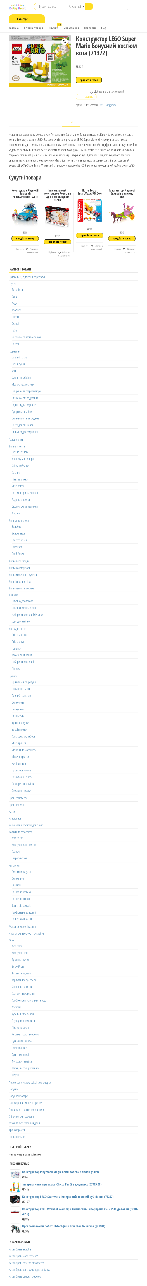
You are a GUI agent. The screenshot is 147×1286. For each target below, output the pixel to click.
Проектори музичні (22, 770)
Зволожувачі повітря (23, 459)
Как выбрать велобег (20, 1249)
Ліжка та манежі (20, 479)
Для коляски (18, 702)
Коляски (16, 851)
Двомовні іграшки (21, 689)
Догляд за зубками (21, 892)
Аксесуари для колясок (24, 844)
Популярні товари (18, 1096)
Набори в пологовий (23, 662)
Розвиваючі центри (22, 777)
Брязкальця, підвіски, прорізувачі (27, 277)
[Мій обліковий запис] (133, 7)
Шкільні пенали (17, 1137)
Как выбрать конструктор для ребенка (29, 1269)
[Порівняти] (123, 7)
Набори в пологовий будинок (27, 614)
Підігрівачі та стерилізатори (26, 391)
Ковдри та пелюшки (22, 986)
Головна (14, 28)
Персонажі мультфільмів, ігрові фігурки (30, 1082)
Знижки (55, 27)
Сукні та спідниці (20, 1054)
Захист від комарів (21, 905)
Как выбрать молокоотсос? (23, 1256)
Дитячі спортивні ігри (20, 581)
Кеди (14, 303)
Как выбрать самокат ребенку (25, 1276)
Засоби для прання (22, 655)
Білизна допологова (22, 601)
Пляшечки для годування (25, 398)
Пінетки (16, 317)
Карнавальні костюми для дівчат (26, 825)
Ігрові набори (16, 805)
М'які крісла (18, 486)
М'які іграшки (19, 743)
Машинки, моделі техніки (22, 926)
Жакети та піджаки (21, 973)
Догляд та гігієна (17, 629)
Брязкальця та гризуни (24, 682)
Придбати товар (89, 80)
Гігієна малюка (19, 635)
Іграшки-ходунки (20, 722)
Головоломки (16, 439)
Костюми (16, 1007)
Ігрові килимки (19, 729)
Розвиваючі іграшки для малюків (26, 1109)
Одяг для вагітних (21, 621)
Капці (14, 296)
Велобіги (16, 526)
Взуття (12, 284)
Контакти (90, 28)
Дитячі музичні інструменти (23, 575)
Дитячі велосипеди (19, 561)
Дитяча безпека (20, 452)
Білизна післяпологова (24, 608)
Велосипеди (18, 533)
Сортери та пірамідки (23, 783)
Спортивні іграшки (21, 790)
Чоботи (16, 344)
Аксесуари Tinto (20, 953)
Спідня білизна (19, 1048)
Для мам (13, 595)
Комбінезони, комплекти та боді (29, 1000)
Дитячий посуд (19, 357)
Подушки (13, 1089)
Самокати (17, 547)
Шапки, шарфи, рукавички (25, 1068)
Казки (12, 811)
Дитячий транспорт (19, 520)
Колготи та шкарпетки (23, 993)
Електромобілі (19, 540)
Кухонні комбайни (21, 377)
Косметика (14, 865)
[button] (64, 41)
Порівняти (20, 249)
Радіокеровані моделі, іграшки (25, 1103)
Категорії (22, 19)
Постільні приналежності (25, 493)
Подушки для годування (24, 405)
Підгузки (16, 668)
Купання (16, 472)
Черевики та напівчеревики (26, 337)
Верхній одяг (18, 966)
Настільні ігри (19, 763)
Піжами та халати (21, 1027)
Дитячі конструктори (107, 105)
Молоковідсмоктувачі (23, 384)
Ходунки (16, 513)
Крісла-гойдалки (20, 465)
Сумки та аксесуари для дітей (24, 1123)
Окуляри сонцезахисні (23, 1020)
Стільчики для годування (25, 432)
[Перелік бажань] (128, 7)
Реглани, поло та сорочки (25, 1034)
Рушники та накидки (22, 1041)
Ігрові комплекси (18, 798)
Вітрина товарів (34, 28)
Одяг (11, 940)
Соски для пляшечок (22, 425)
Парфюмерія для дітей (24, 912)
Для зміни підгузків (21, 871)
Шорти (15, 1075)
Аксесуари (17, 946)
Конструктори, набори (23, 736)
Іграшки (13, 676)
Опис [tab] (71, 122)
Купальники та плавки (23, 1014)
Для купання (18, 709)
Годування (14, 351)
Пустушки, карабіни (22, 411)
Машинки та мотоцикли (24, 750)
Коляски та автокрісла (20, 832)
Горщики (16, 648)
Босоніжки (17, 289)
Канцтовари (15, 818)
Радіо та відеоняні (21, 499)
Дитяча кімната (17, 446)
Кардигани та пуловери (24, 980)
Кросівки (16, 310)
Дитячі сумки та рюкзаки (21, 588)
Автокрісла (17, 838)
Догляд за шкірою (21, 899)
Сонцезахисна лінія (22, 919)
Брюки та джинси (21, 959)
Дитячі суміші (18, 364)
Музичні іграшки (20, 756)
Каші (14, 371)
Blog (103, 28)
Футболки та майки (22, 1061)
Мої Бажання (71, 28)
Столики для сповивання (25, 506)
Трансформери (17, 1130)
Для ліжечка (18, 716)
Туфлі (14, 330)
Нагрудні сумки (19, 858)
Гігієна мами (18, 641)
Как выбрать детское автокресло (26, 1263)
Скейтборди (18, 553)
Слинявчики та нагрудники (25, 418)
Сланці (15, 323)
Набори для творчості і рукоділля (26, 933)
